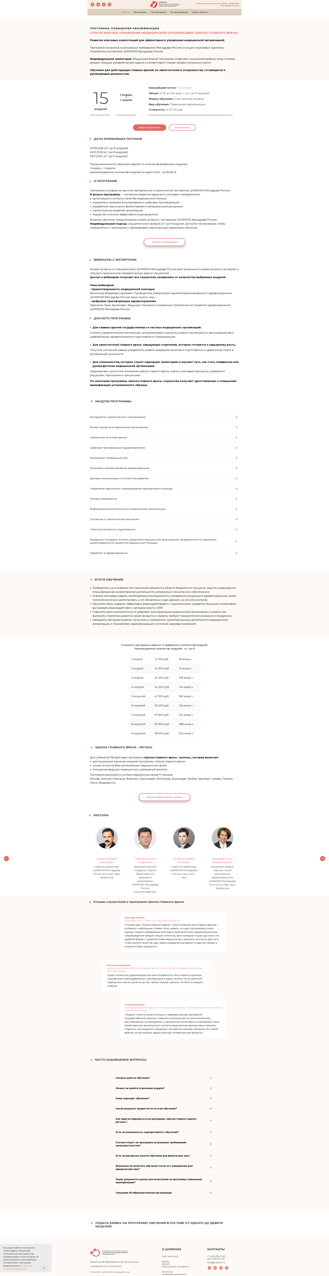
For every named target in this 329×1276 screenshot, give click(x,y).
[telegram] (92, 4)
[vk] (98, 4)
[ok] (109, 4)
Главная (125, 12)
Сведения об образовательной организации (114, 1262)
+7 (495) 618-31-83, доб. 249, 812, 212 (216, 1257)
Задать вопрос (200, 12)
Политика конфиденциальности (174, 1273)
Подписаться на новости (175, 1266)
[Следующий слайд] (322, 858)
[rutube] (104, 4)
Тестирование (158, 12)
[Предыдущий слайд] (6, 858)
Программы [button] (140, 12)
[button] (182, 127)
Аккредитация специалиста (105, 1266)
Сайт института (170, 1256)
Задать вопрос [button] (166, 1262)
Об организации (179, 12)
